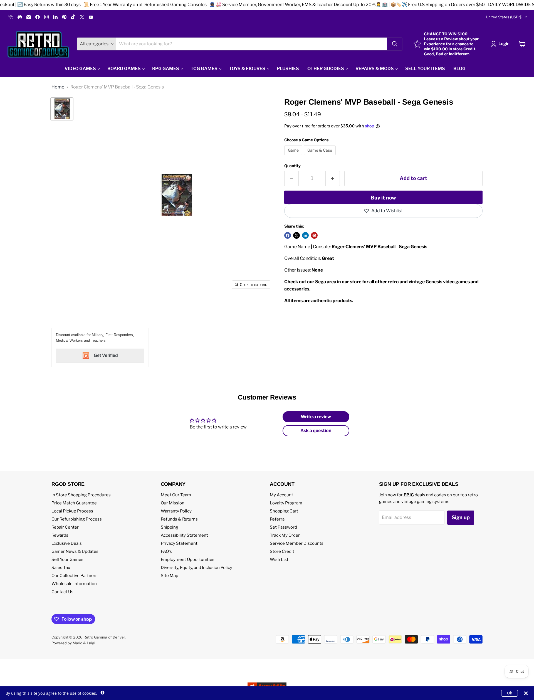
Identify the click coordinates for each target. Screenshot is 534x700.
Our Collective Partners (74, 575)
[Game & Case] (320, 156)
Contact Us (62, 591)
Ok (509, 693)
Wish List (279, 559)
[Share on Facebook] (287, 235)
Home (57, 87)
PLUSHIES (288, 68)
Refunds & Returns (179, 519)
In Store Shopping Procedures (81, 494)
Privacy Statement (179, 543)
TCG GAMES (204, 68)
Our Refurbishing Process (76, 519)
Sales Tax (60, 567)
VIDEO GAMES (81, 68)
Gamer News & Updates (74, 551)
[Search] (394, 44)
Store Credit (282, 551)
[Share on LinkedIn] (305, 235)
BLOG (459, 68)
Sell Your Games (67, 559)
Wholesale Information (74, 583)
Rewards (59, 535)
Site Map (169, 575)
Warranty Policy (176, 511)
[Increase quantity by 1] (333, 178)
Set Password (283, 527)
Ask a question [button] (316, 430)
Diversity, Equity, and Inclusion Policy (196, 567)
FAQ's (166, 551)
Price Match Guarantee (74, 503)
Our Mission (172, 503)
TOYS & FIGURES (247, 68)
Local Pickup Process (72, 511)
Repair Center (65, 527)
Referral (278, 519)
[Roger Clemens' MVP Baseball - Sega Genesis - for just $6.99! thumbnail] (62, 109)
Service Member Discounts (296, 543)
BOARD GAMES (124, 68)
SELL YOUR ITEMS (425, 68)
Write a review (316, 416)
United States (504, 17)
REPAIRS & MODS (375, 68)
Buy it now (383, 198)
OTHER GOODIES (326, 68)
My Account (281, 494)
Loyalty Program (286, 503)
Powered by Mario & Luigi (73, 643)
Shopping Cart (284, 511)
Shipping (169, 527)
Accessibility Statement (184, 535)
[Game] (294, 156)
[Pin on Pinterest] (314, 235)
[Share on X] (296, 235)
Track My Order (285, 535)
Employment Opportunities (187, 559)
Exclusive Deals (66, 543)
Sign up (461, 517)
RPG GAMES (166, 68)
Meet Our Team (176, 494)
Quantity (292, 166)
